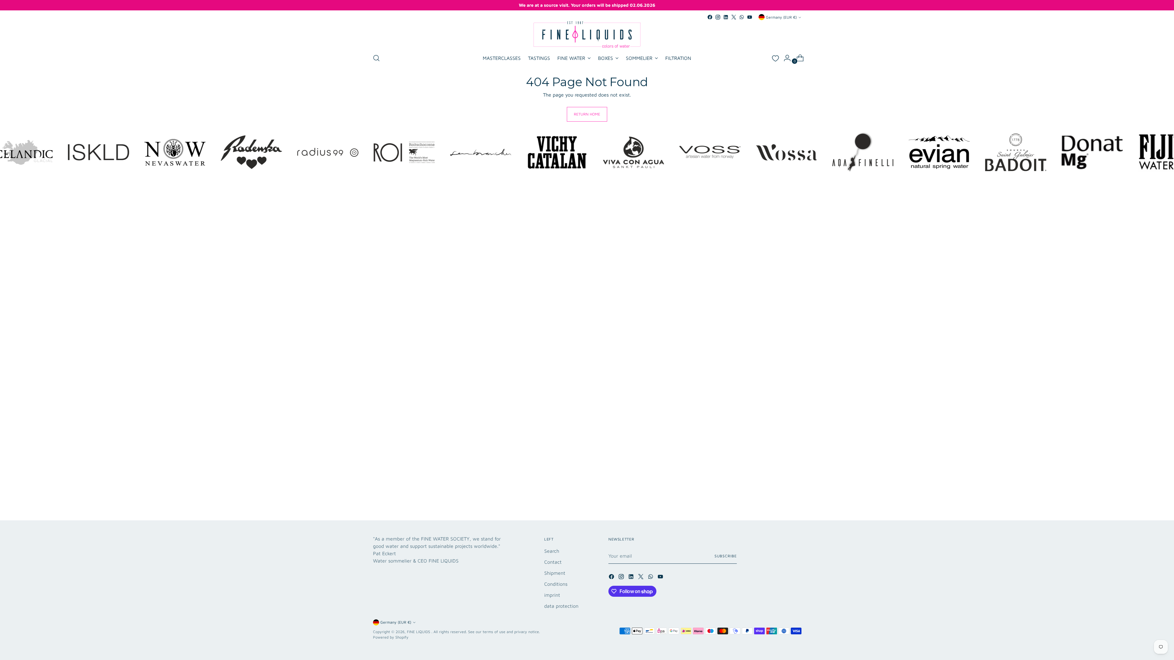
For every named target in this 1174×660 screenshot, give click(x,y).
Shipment (554, 573)
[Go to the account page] (785, 58)
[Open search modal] (376, 58)
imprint (552, 595)
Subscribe (725, 556)
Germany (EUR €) (781, 17)
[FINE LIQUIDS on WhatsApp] (741, 17)
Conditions (555, 584)
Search (551, 551)
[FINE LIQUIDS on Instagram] (718, 17)
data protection (561, 606)
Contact (553, 562)
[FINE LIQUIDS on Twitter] (734, 17)
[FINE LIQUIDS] (587, 34)
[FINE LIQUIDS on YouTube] (749, 17)
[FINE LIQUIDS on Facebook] (710, 17)
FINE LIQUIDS (419, 631)
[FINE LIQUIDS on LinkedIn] (726, 17)
